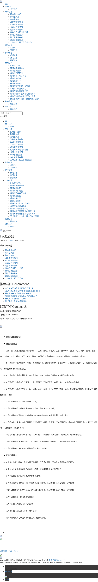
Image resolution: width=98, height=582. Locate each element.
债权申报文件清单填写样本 (16, 301)
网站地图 (3, 551)
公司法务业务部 (16, 34)
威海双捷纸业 (15, 78)
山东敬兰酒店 (15, 65)
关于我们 (8, 6)
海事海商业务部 (16, 29)
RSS (10, 551)
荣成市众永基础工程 (18, 88)
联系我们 (8, 106)
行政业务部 (14, 19)
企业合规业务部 (16, 39)
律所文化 (13, 57)
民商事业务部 (15, 14)
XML (15, 551)
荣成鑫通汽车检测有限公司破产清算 (24, 98)
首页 (7, 4)
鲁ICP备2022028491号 (58, 560)
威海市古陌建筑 (16, 73)
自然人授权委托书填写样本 (16, 298)
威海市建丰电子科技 (18, 75)
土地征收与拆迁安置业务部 (21, 42)
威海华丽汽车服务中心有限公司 (22, 93)
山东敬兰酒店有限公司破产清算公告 (19, 288)
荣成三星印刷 (15, 83)
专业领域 (8, 11)
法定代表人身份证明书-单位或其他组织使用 (22, 290)
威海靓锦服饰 (15, 70)
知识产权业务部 (16, 24)
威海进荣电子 (15, 80)
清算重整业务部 (16, 22)
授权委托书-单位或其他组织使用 (18, 293)
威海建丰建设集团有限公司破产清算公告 (21, 296)
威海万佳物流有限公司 (19, 91)
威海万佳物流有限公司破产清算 (22, 96)
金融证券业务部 (16, 27)
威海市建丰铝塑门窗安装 (20, 86)
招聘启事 (8, 101)
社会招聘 (13, 104)
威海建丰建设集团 (17, 68)
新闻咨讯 (13, 55)
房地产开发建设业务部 (19, 32)
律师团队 (8, 45)
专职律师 (13, 50)
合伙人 (13, 47)
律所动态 (8, 52)
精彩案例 (13, 60)
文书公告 (8, 63)
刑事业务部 (14, 16)
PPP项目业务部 (16, 37)
